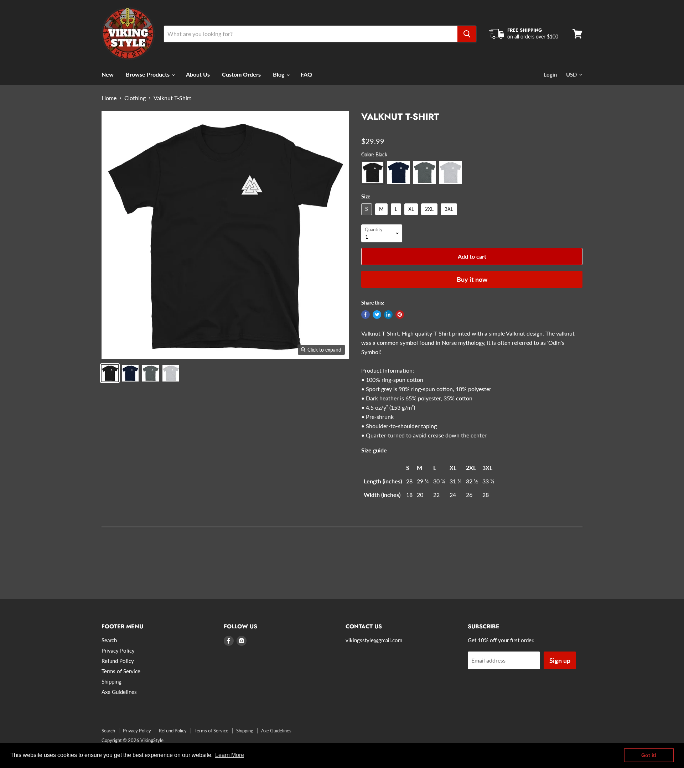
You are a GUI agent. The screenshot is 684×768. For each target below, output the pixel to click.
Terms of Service (121, 671)
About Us (198, 74)
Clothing (135, 98)
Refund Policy (118, 661)
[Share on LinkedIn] (388, 314)
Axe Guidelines (119, 692)
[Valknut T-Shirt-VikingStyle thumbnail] (110, 373)
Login (550, 74)
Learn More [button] (229, 755)
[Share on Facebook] (365, 314)
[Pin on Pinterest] (399, 314)
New (108, 74)
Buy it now (472, 279)
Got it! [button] (649, 755)
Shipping (111, 681)
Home (109, 98)
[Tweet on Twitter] (377, 314)
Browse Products (148, 74)
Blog (279, 74)
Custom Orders (241, 74)
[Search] (466, 34)
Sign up (559, 660)
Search (109, 640)
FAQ (306, 74)
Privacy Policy (118, 650)
